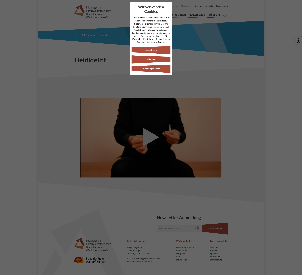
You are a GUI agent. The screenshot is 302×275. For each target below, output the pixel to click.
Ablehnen (151, 59)
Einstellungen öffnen (151, 68)
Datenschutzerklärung (147, 42)
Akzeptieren (151, 50)
